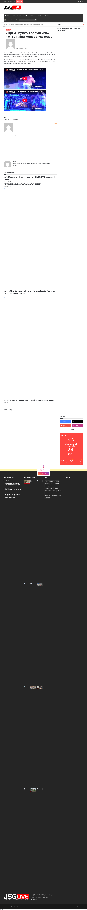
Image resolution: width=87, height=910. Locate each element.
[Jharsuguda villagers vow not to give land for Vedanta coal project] (39, 531)
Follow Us (67, 477)
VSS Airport (47, 497)
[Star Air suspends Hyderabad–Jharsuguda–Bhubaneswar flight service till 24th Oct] (33, 531)
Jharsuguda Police (48, 488)
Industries (40, 15)
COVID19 (47, 483)
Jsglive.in (23, 906)
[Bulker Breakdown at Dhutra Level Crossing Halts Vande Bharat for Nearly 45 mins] (33, 790)
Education (19, 15)
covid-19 (57, 481)
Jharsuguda (54, 486)
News (13, 15)
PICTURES (59, 490)
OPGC (54, 490)
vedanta (56, 492)
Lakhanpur (56, 488)
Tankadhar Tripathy (49, 492)
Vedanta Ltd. (47, 495)
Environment (33, 15)
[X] (33, 900)
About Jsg (7, 15)
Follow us (43, 473)
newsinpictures (48, 490)
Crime (52, 483)
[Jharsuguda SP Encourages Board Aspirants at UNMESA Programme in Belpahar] (27, 737)
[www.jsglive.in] (12, 8)
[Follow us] (43, 467)
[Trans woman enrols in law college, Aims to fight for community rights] (27, 482)
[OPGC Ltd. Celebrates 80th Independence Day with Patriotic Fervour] (27, 634)
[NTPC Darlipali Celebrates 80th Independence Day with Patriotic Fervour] (33, 634)
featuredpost (47, 486)
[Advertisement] (55, 9)
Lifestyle (25, 15)
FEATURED (57, 483)
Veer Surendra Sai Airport (56, 495)
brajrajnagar (51, 481)
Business (47, 15)
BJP (46, 481)
